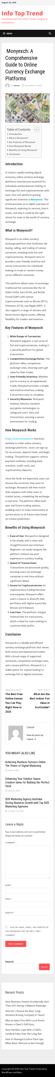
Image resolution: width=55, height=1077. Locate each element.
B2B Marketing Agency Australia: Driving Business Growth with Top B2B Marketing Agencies (27, 802)
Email (9, 899)
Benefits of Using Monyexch (23, 149)
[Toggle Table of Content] (35, 129)
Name (8, 885)
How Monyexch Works (20, 146)
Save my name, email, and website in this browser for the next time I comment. (27, 931)
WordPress (7, 1072)
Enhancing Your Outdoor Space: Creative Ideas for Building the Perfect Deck (27, 782)
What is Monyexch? (18, 137)
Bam (19, 1072)
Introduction (15, 133)
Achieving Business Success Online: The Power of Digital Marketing (25, 763)
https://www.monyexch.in (19, 438)
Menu (9, 33)
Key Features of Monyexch (22, 142)
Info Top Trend (22, 13)
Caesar (16, 85)
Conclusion (14, 154)
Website (9, 912)
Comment (11, 842)
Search (9, 961)
